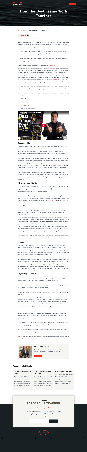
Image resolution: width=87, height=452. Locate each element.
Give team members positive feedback (43, 222)
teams (37, 46)
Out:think (50, 446)
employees (55, 79)
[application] (54, 3)
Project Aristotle (51, 65)
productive (50, 200)
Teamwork (20, 336)
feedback (30, 177)
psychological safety (28, 278)
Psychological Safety (24, 105)
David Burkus (17, 2)
